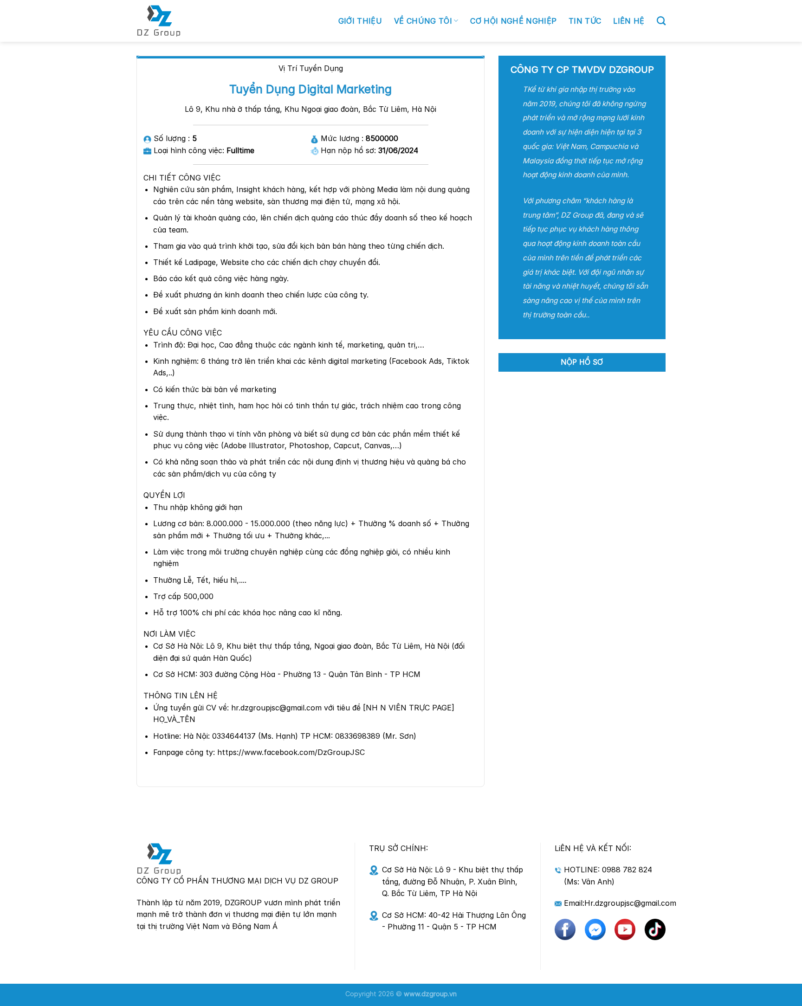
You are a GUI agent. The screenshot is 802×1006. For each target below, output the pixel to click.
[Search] (661, 21)
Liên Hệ (628, 21)
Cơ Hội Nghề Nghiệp (513, 21)
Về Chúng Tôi (423, 21)
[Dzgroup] (200, 21)
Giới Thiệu (360, 21)
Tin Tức (585, 21)
